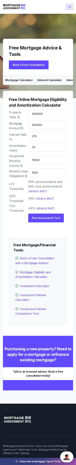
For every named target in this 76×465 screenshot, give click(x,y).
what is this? (37, 191)
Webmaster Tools (27, 449)
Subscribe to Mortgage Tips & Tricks (40, 461)
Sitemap (24, 453)
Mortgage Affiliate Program (53, 449)
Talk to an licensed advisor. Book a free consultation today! (38, 373)
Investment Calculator (35, 286)
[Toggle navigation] (69, 7)
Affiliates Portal (11, 453)
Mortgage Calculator (19, 80)
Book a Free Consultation (29, 64)
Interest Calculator (49, 80)
